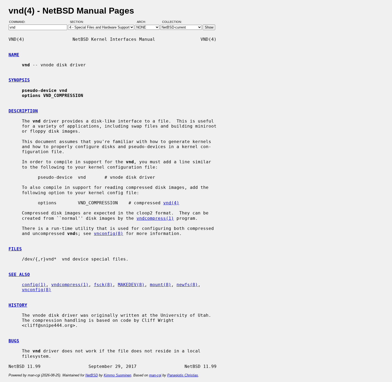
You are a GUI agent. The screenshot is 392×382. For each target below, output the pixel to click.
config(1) (34, 284)
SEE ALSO (19, 274)
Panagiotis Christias (182, 375)
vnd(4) (171, 202)
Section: (78, 22)
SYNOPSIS (19, 80)
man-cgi (155, 375)
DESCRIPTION (23, 110)
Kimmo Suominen (117, 375)
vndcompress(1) (155, 218)
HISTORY (18, 305)
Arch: (144, 22)
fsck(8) (103, 284)
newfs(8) (187, 284)
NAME (14, 54)
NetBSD (91, 375)
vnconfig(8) (108, 233)
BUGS (14, 340)
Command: (19, 22)
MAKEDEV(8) (131, 284)
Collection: (172, 22)
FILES (15, 248)
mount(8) (160, 284)
